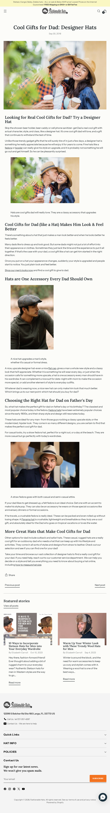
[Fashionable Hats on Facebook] (5, 789)
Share (12, 575)
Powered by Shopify (55, 802)
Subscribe (98, 778)
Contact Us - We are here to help (22, 723)
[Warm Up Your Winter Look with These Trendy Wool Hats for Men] (82, 629)
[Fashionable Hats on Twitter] (19, 789)
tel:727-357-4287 (18, 719)
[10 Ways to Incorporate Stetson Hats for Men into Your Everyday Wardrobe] (28, 629)
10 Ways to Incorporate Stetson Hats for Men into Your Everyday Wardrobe (25, 646)
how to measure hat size (28, 564)
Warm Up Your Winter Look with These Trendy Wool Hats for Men (81, 646)
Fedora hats (54, 410)
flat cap (52, 368)
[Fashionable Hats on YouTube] (23, 789)
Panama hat (28, 519)
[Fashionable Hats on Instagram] (10, 789)
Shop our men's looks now (19, 270)
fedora (8, 147)
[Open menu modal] (5, 11)
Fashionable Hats (37, 800)
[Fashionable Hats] (55, 11)
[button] (103, 797)
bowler (19, 147)
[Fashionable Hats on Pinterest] (14, 789)
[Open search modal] (99, 11)
